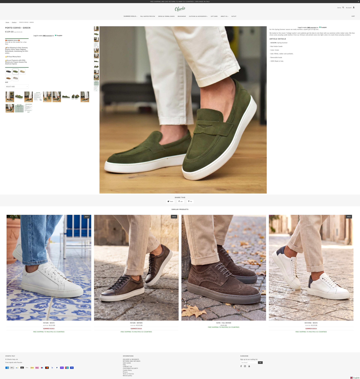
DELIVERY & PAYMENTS (131, 359)
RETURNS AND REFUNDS (131, 361)
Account (349, 7)
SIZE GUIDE (127, 363)
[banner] (180, 9)
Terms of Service (128, 374)
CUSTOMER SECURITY (130, 368)
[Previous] (102, 110)
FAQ (124, 365)
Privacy (125, 372)
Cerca (339, 7)
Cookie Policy (127, 370)
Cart (353, 16)
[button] (9, 72)
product (14, 22)
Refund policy (127, 375)
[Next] (264, 110)
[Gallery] (180, 110)
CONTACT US (127, 366)
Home (7, 22)
